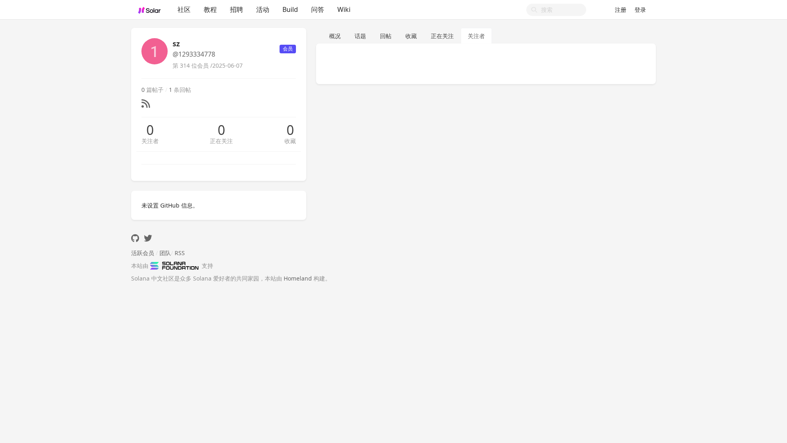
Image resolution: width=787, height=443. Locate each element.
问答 (317, 9)
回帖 (385, 36)
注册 (620, 10)
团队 (165, 253)
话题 (360, 36)
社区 (184, 9)
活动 (262, 9)
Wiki (343, 9)
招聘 (236, 9)
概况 (335, 36)
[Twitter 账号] (148, 238)
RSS (180, 253)
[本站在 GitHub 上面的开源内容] (135, 238)
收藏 (290, 141)
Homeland (298, 278)
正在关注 (221, 141)
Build (290, 9)
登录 (640, 10)
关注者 (150, 141)
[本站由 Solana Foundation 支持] (176, 265)
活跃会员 (142, 253)
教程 (210, 9)
